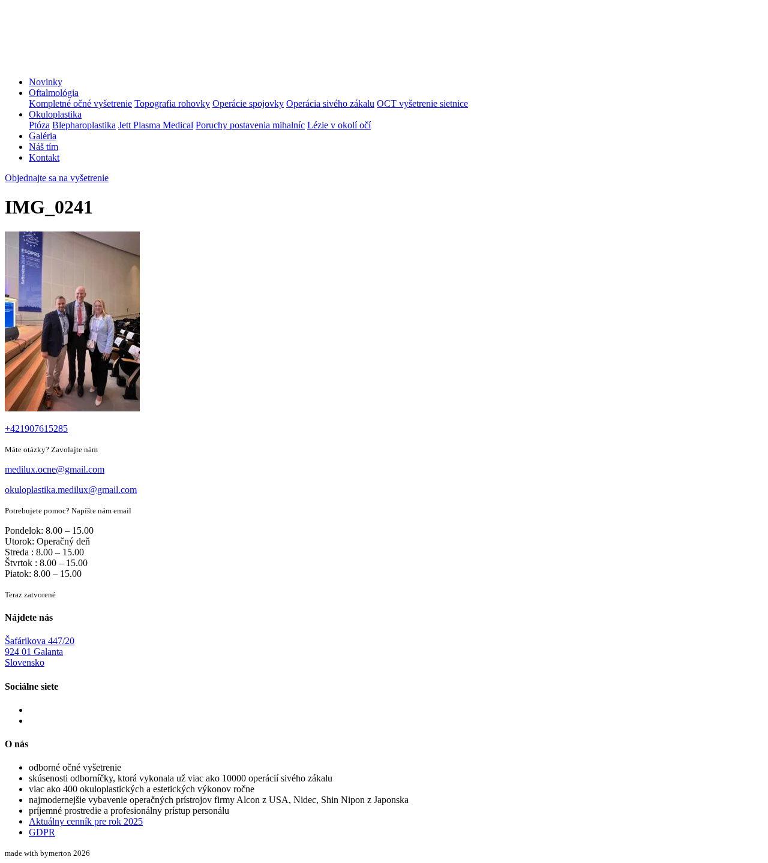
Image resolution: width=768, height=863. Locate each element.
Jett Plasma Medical (155, 125)
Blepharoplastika (84, 125)
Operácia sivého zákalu (330, 103)
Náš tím (43, 147)
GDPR (42, 832)
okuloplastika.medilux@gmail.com (71, 490)
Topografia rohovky (172, 103)
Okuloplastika (55, 114)
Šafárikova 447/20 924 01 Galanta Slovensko (39, 651)
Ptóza (39, 125)
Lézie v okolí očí (339, 125)
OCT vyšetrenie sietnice (422, 103)
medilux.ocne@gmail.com (54, 469)
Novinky (45, 82)
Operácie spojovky (248, 103)
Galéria (42, 136)
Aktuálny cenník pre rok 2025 (86, 821)
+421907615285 (36, 428)
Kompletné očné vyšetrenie (80, 103)
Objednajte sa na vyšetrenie (57, 178)
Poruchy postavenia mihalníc (250, 125)
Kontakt (44, 157)
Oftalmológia (54, 93)
